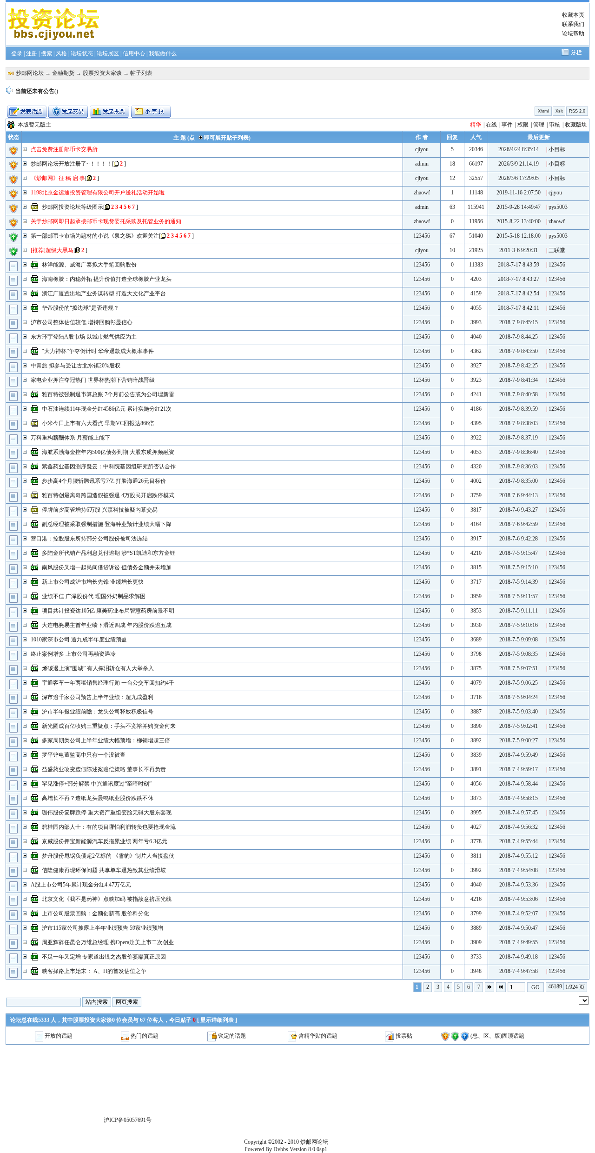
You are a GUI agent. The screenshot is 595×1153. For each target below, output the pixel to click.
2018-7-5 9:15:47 (518, 553)
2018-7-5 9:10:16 (518, 625)
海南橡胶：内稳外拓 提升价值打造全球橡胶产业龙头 (107, 279)
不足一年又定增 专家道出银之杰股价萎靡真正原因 (104, 956)
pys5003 (558, 207)
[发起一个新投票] (109, 112)
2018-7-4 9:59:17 (518, 769)
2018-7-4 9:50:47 (518, 928)
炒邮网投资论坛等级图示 (72, 207)
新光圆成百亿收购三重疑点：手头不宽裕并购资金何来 (109, 726)
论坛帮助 (573, 33)
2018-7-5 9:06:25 (518, 683)
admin (422, 163)
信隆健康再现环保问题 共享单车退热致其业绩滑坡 (104, 870)
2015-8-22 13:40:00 (518, 221)
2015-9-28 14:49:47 (518, 207)
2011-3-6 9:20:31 (518, 250)
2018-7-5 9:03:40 (518, 711)
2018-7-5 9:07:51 (518, 668)
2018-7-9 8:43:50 (518, 351)
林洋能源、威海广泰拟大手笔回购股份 (89, 264)
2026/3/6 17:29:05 (518, 178)
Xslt (559, 111)
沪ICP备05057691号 (128, 1120)
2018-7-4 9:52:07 (518, 913)
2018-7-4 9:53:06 (518, 899)
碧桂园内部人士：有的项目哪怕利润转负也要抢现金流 (109, 827)
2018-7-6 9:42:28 (518, 538)
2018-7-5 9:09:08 (518, 639)
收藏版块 (576, 124)
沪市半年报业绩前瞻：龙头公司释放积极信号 (97, 711)
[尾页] (501, 987)
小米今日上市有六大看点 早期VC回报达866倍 (98, 423)
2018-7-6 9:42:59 (518, 524)
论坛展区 (108, 53)
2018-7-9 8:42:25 (518, 365)
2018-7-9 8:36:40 (518, 452)
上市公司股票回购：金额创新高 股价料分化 (95, 913)
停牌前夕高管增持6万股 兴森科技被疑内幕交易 (100, 510)
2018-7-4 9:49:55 (518, 942)
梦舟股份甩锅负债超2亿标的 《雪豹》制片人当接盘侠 (108, 856)
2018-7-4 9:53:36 (518, 884)
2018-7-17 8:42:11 (518, 308)
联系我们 (573, 24)
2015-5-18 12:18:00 (518, 236)
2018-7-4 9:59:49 (518, 755)
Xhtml (543, 111)
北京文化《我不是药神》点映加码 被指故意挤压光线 (107, 899)
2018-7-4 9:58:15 (518, 798)
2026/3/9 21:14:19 (518, 163)
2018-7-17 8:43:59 (518, 264)
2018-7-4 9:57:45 (518, 812)
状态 (13, 137)
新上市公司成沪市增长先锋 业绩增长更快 (93, 582)
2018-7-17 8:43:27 (518, 279)
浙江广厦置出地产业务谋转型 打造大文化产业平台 (104, 293)
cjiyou (422, 149)
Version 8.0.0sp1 (308, 1149)
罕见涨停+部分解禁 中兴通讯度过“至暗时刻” (97, 783)
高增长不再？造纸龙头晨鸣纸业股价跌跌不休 (97, 798)
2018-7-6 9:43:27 (518, 510)
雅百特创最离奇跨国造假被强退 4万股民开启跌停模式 (108, 495)
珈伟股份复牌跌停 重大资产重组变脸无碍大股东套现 (107, 812)
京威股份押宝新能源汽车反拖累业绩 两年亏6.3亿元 (104, 841)
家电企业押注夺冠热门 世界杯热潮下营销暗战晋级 (93, 380)
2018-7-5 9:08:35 (518, 654)
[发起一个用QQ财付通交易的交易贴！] (68, 112)
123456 (421, 236)
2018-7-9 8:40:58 (518, 394)
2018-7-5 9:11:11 (518, 610)
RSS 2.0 (577, 111)
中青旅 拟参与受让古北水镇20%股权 (75, 365)
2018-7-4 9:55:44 (518, 841)
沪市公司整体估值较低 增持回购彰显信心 (81, 322)
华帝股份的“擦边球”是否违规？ (80, 308)
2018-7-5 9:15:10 (518, 567)
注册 (31, 53)
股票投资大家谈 (102, 73)
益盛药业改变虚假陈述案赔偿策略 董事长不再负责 (104, 769)
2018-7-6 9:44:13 (518, 495)
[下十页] (489, 987)
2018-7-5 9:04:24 (518, 697)
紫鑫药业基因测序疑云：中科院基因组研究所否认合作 (109, 466)
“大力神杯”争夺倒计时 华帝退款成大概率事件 (98, 351)
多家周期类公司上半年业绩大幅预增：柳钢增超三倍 (106, 740)
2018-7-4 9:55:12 (518, 856)
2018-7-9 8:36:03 (518, 466)
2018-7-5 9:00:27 (518, 740)
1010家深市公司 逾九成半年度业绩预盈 (79, 639)
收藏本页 (573, 15)
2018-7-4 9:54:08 (518, 870)
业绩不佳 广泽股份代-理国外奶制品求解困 (93, 596)
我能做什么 (163, 53)
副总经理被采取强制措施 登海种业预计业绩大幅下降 (107, 524)
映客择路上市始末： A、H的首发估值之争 (94, 971)
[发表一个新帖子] (26, 112)
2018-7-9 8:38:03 (518, 423)
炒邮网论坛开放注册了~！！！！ (71, 163)
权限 (523, 124)
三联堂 (557, 250)
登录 (16, 53)
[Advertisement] (327, 24)
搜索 (46, 53)
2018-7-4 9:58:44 (518, 783)
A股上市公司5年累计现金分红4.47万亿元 (81, 884)
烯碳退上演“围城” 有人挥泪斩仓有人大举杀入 (98, 668)
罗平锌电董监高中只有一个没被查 (84, 755)
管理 (538, 124)
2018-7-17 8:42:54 (518, 293)
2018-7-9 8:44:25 (518, 336)
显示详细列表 (217, 1020)
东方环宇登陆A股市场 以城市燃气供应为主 (84, 336)
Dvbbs (280, 1149)
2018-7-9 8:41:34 (518, 380)
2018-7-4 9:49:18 (518, 956)
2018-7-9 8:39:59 (518, 409)
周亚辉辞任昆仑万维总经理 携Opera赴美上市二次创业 (108, 942)
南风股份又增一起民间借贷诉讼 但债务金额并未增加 (107, 567)
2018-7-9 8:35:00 (518, 481)
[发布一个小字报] (151, 112)
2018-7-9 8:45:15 (518, 322)
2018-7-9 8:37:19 (518, 437)
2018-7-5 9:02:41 (518, 726)
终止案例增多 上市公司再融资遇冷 (73, 654)
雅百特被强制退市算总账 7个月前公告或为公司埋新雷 (108, 394)
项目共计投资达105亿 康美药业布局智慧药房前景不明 (108, 610)
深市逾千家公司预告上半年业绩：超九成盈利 (97, 697)
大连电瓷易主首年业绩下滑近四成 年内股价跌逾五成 (107, 625)
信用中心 (134, 53)
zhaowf (422, 192)
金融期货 (63, 73)
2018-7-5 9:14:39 (518, 582)
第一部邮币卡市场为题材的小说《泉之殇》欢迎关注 (95, 236)
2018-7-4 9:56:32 (518, 827)
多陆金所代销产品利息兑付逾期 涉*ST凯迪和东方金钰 (108, 553)
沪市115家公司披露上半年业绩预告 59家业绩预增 (102, 928)
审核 (554, 124)
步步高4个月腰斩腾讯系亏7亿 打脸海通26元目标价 (104, 481)
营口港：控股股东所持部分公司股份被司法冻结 (89, 538)
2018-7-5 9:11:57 (518, 596)
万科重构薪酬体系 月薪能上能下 (70, 437)
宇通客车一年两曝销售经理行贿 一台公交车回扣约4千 (108, 683)
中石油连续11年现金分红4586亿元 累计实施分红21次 (107, 409)
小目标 (557, 149)
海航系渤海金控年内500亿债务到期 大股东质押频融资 (108, 452)
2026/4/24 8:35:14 (518, 149)
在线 (491, 124)
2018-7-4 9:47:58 (518, 971)
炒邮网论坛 (30, 73)
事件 (507, 124)
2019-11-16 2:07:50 (518, 192)
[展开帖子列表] (26, 149)
